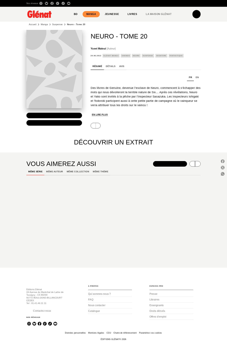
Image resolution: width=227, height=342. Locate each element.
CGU (109, 333)
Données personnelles (75, 333)
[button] (157, 3)
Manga (44, 24)
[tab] (75, 14)
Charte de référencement (125, 333)
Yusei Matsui (103, 48)
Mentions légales (96, 333)
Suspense (57, 24)
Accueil (32, 24)
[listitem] (41, 3)
